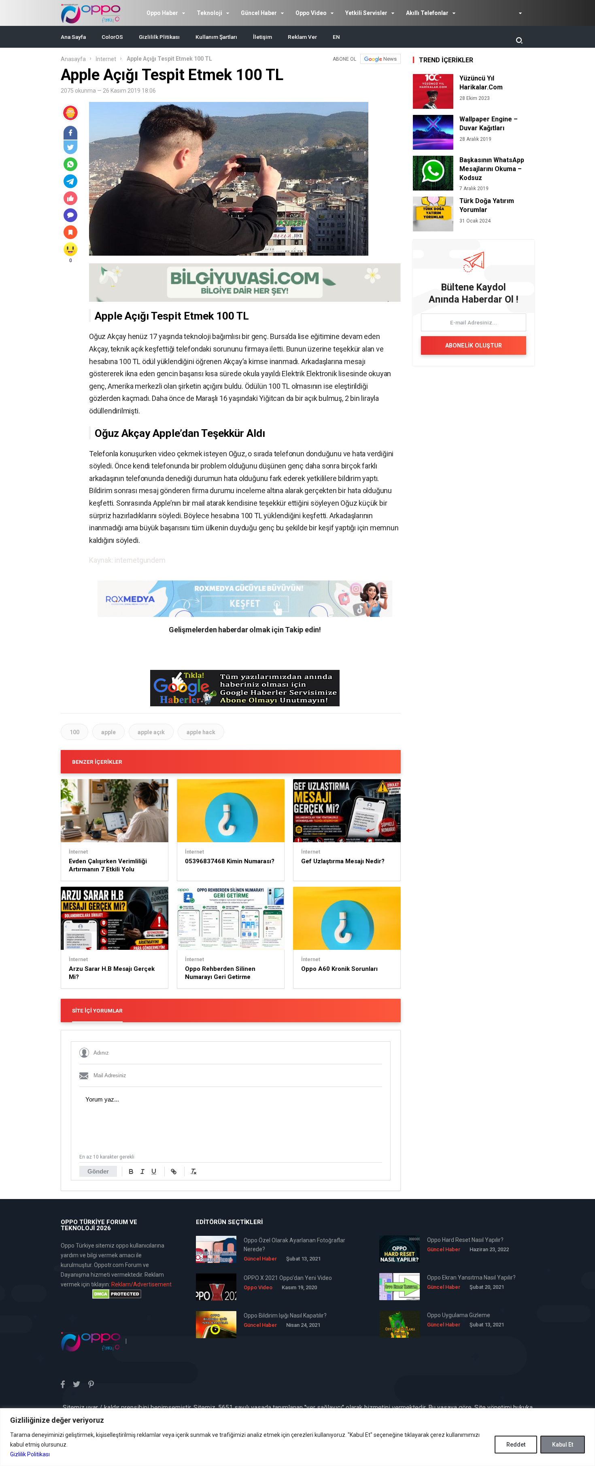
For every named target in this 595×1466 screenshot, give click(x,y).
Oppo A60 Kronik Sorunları (339, 968)
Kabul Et (562, 1444)
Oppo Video (311, 13)
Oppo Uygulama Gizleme (458, 1315)
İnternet (106, 59)
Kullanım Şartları (216, 37)
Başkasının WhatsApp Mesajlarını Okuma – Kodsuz (491, 169)
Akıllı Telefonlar (427, 13)
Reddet (515, 1444)
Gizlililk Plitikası (159, 37)
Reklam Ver (302, 37)
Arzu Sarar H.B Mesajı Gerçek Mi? (112, 973)
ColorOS (112, 37)
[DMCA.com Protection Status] (116, 1294)
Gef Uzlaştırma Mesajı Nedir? (343, 861)
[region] (297, 1437)
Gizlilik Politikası (30, 1454)
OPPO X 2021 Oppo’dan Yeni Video (288, 1278)
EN (336, 37)
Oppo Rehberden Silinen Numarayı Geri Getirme (220, 973)
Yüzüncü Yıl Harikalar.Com (481, 82)
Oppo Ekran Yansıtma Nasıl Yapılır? (471, 1277)
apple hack (201, 732)
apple (108, 732)
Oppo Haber (162, 13)
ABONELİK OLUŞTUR (473, 345)
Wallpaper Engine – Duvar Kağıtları (488, 123)
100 (74, 732)
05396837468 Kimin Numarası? (229, 861)
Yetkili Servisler (366, 13)
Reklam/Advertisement (141, 1284)
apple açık (151, 732)
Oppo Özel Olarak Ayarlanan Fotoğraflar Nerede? (294, 1244)
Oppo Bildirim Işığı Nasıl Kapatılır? (285, 1315)
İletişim (262, 37)
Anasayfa (73, 59)
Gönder (98, 1171)
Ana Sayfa (73, 37)
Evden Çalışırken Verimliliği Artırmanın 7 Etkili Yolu (108, 865)
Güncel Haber (259, 13)
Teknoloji (209, 13)
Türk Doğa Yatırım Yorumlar (486, 205)
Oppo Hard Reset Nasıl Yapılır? (465, 1240)
